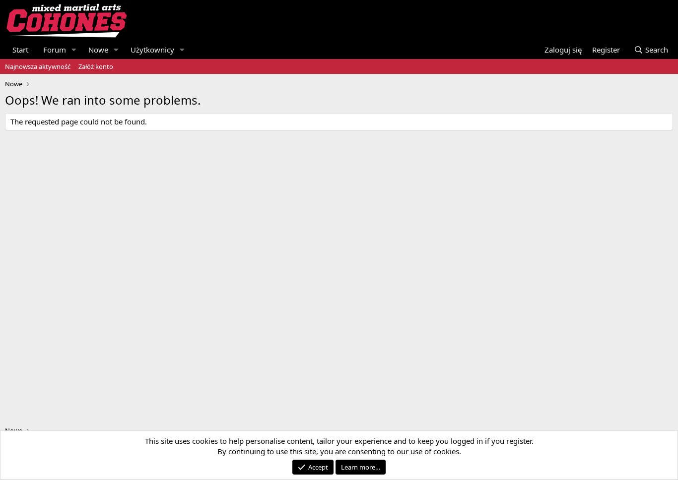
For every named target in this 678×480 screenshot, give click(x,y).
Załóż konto (95, 66)
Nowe (98, 50)
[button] (74, 50)
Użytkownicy (152, 50)
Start (20, 50)
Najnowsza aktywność (37, 66)
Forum (54, 50)
